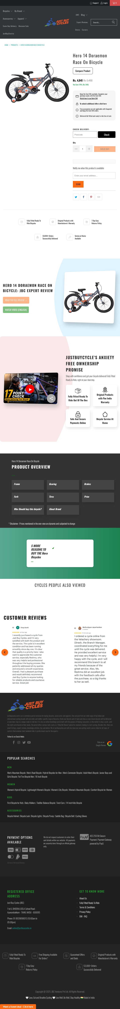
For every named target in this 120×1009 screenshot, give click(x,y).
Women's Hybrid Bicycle (16, 790)
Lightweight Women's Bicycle (38, 790)
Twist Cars (60, 803)
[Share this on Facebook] (83, 197)
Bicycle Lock (25, 816)
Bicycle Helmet (13, 816)
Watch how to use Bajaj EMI (89, 98)
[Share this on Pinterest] (91, 197)
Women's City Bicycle (59, 790)
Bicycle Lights (36, 816)
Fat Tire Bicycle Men (26, 776)
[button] (8, 11)
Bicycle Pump (48, 816)
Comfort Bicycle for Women (101, 790)
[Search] (113, 22)
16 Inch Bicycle (41, 776)
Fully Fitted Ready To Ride (89, 903)
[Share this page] (51, 398)
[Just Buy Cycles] (56, 22)
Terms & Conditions (87, 907)
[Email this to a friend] (99, 197)
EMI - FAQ (83, 916)
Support (96, 3)
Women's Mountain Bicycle (79, 790)
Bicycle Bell (69, 816)
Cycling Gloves (81, 816)
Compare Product (82, 71)
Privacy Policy (84, 912)
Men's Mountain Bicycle (16, 772)
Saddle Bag (59, 816)
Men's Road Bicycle (34, 772)
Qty (74, 142)
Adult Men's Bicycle (90, 772)
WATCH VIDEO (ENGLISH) (16, 309)
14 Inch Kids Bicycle (74, 803)
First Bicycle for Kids (15, 803)
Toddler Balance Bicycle (46, 803)
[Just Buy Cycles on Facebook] (14, 742)
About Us (83, 898)
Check (106, 134)
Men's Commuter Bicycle (72, 772)
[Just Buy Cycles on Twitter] (24, 742)
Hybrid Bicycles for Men (52, 772)
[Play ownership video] (30, 389)
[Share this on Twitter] (76, 197)
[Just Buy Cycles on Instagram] (19, 742)
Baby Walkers (30, 803)
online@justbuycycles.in (21, 928)
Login (105, 3)
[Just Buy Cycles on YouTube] (29, 742)
